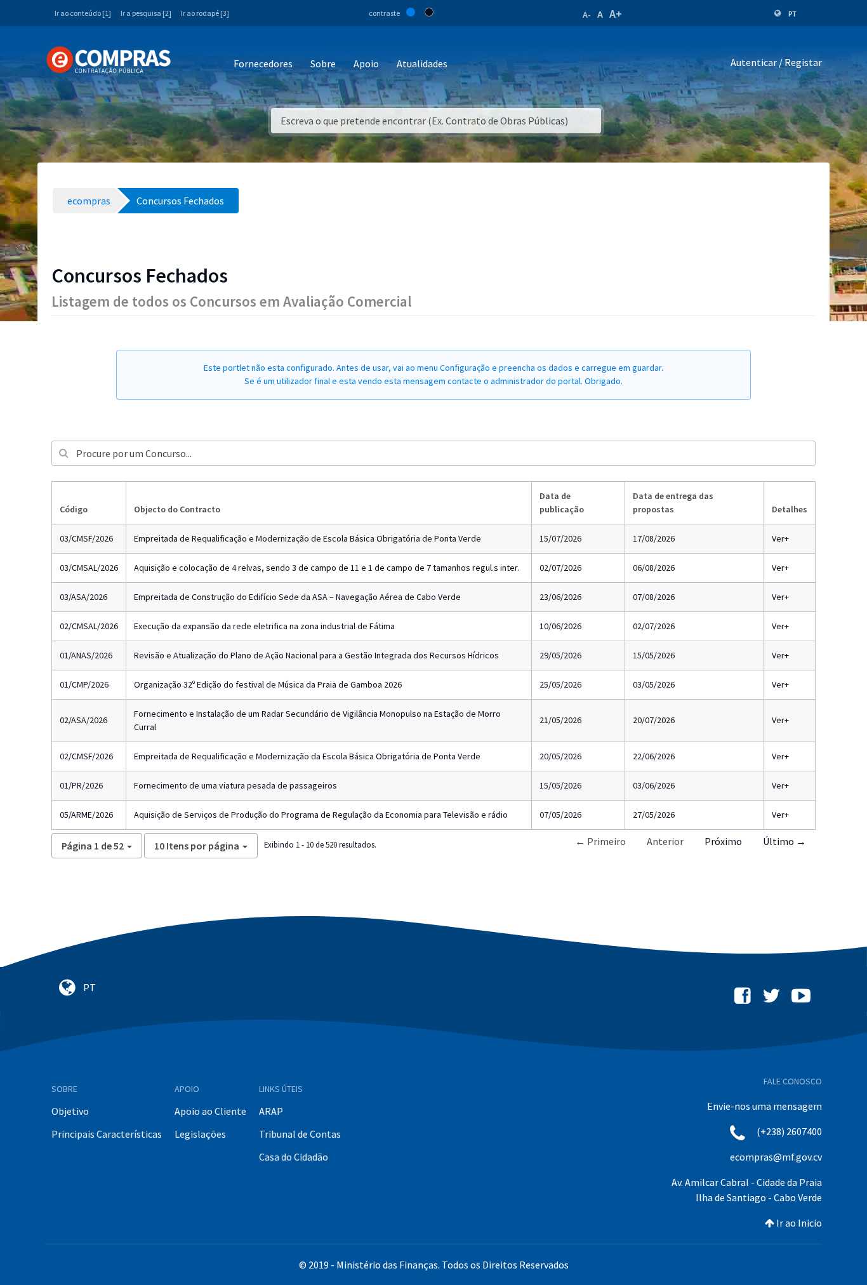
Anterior (665, 841)
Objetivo (70, 1111)
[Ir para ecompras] (108, 60)
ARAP (271, 1111)
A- (587, 14)
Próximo (723, 841)
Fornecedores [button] (263, 63)
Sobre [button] (323, 63)
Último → (784, 841)
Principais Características (106, 1134)
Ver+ (780, 538)
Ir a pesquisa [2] (146, 13)
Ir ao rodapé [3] (205, 13)
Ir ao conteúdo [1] (83, 13)
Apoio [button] (366, 63)
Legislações (200, 1134)
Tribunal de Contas (300, 1134)
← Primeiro (600, 841)
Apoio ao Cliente (210, 1111)
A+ (615, 13)
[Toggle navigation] (189, 64)
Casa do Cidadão (293, 1156)
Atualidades (422, 63)
